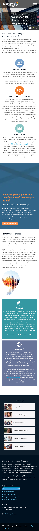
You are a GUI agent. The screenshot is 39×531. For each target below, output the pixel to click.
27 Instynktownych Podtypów (20, 144)
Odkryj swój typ (8, 223)
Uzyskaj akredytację (8, 491)
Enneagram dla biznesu (9, 499)
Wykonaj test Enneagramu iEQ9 (11, 489)
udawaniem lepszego (13, 378)
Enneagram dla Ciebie (9, 494)
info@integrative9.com (11, 514)
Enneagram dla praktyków (10, 497)
